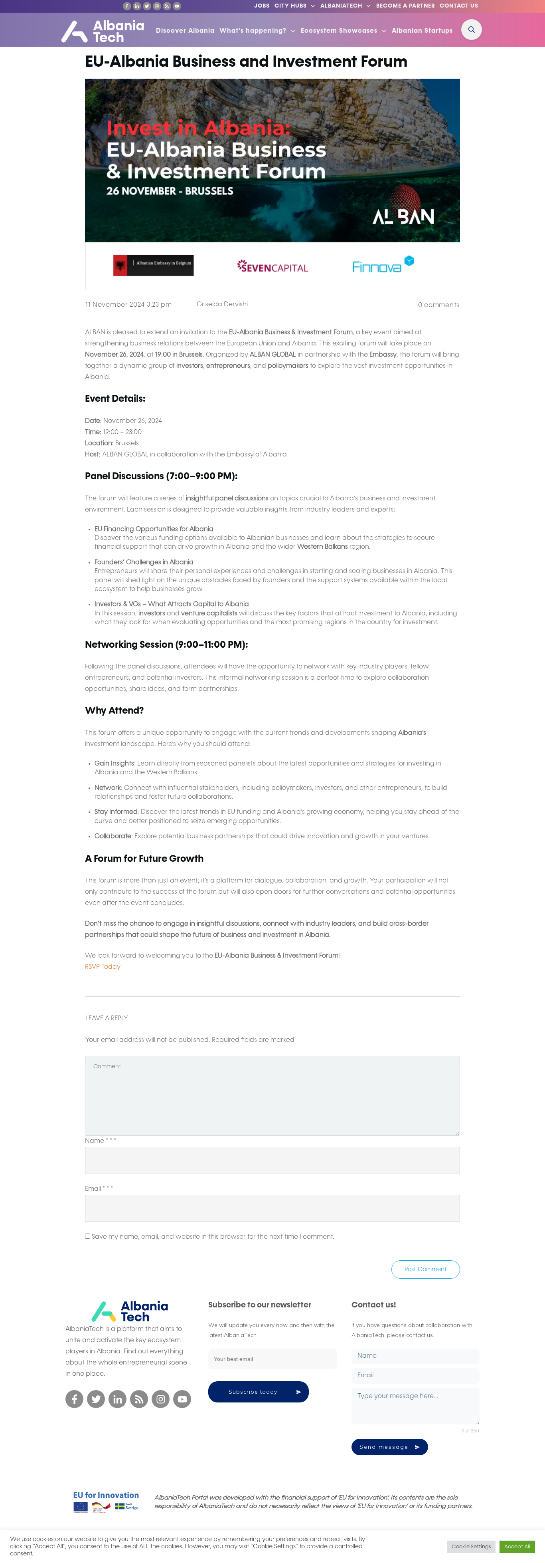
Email (99, 1189)
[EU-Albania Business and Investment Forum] (272, 184)
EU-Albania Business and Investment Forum (246, 62)
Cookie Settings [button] (471, 1546)
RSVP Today (102, 967)
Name (100, 1141)
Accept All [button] (517, 1546)
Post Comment (426, 1269)
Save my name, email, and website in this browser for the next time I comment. (213, 1237)
